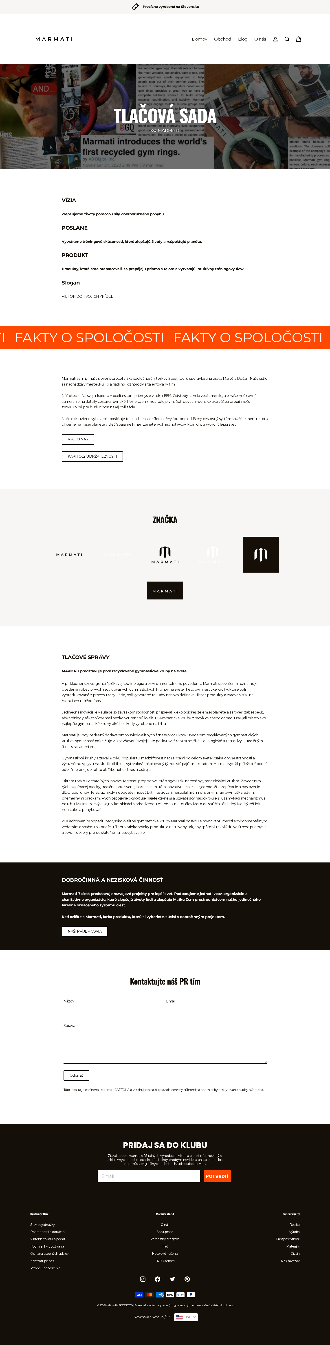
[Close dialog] (247, 622)
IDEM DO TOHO (194, 705)
